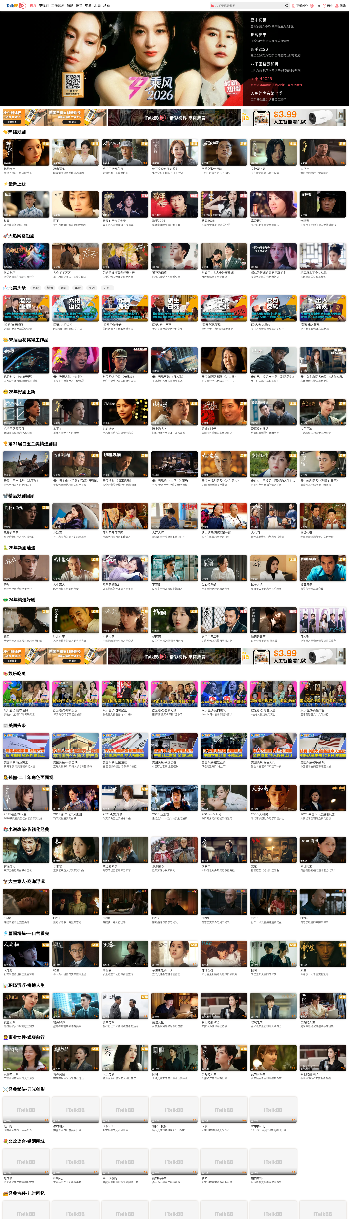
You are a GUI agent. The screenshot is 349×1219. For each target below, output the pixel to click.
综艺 (79, 5)
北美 (97, 5)
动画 (106, 5)
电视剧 (44, 5)
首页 (33, 5)
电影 (88, 5)
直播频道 (57, 5)
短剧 (70, 5)
